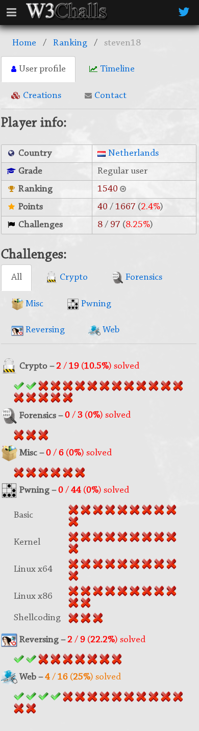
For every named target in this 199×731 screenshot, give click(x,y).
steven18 (122, 43)
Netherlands (133, 153)
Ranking (70, 43)
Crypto (73, 277)
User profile (42, 69)
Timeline (117, 69)
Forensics (142, 277)
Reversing (44, 330)
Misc (33, 304)
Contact (110, 96)
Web (110, 330)
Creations (42, 96)
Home (24, 43)
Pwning (95, 304)
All (16, 277)
